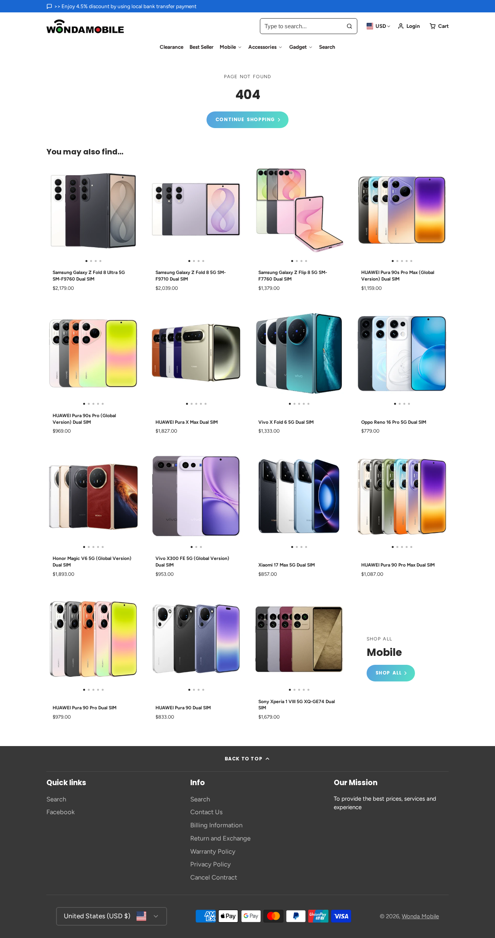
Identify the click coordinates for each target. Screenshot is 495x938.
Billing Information (216, 825)
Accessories (262, 47)
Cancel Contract (213, 877)
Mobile (228, 47)
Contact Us (206, 812)
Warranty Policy (213, 851)
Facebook (60, 812)
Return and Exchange (220, 838)
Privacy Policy (210, 864)
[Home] (85, 26)
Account (409, 26)
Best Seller (201, 47)
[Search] (349, 26)
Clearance (171, 47)
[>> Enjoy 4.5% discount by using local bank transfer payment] (121, 6)
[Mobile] (391, 659)
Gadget (298, 47)
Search (327, 47)
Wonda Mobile (420, 916)
